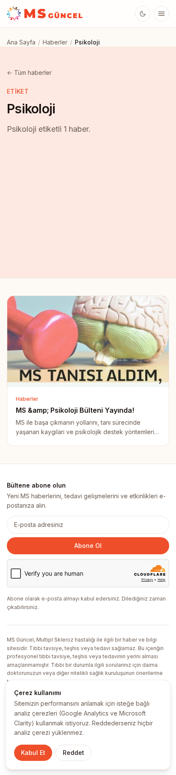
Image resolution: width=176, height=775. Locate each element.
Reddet (73, 752)
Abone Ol (88, 545)
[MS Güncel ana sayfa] (45, 13)
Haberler (55, 42)
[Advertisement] (88, 217)
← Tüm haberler (29, 72)
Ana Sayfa (21, 42)
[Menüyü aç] (161, 13)
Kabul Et (33, 752)
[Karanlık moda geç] (142, 13)
